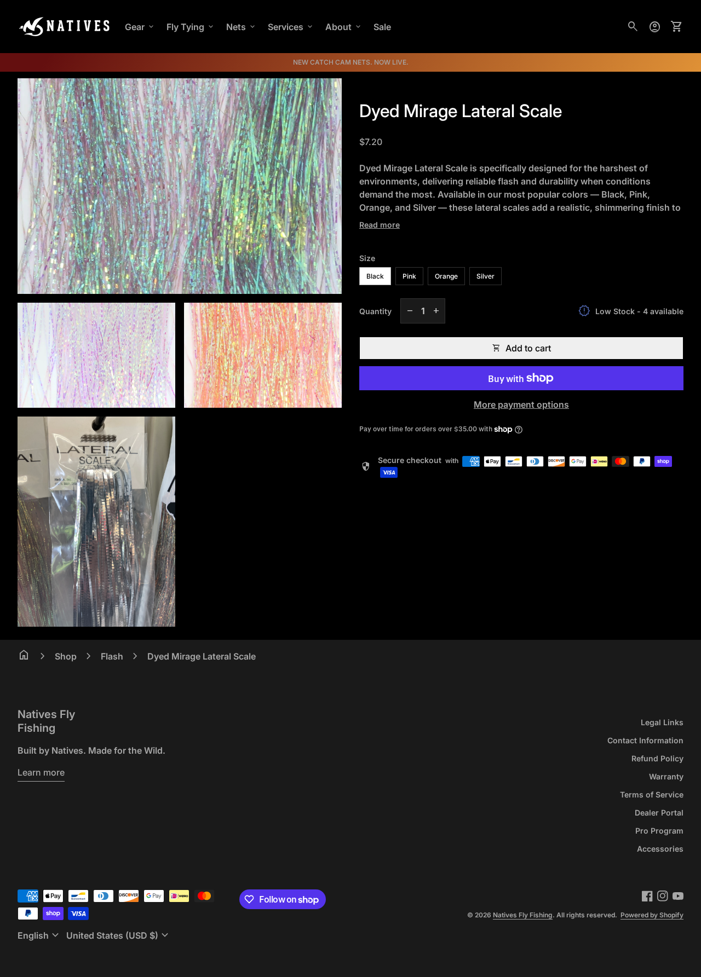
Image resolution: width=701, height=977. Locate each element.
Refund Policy (657, 758)
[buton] (40, 935)
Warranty (666, 776)
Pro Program (659, 830)
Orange (446, 276)
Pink (409, 276)
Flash (112, 656)
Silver (485, 276)
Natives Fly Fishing (46, 721)
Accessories (660, 848)
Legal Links (662, 722)
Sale (382, 26)
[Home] (65, 25)
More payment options (521, 404)
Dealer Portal (659, 812)
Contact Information (645, 740)
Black (375, 276)
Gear (140, 26)
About (344, 26)
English (40, 935)
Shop (66, 656)
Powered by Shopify (651, 915)
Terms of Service (651, 794)
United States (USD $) (118, 935)
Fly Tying (190, 26)
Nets (241, 26)
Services (291, 26)
